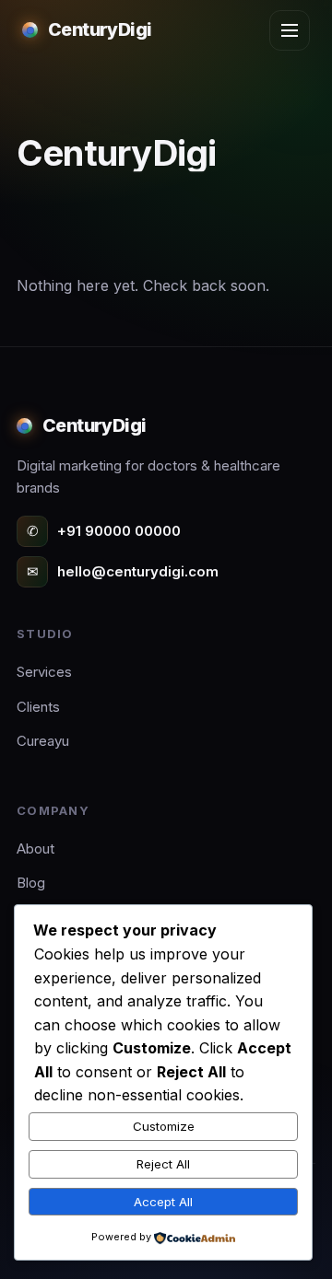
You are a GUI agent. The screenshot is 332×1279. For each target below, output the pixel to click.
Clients (38, 706)
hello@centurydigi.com (123, 571)
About (35, 848)
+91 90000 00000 (104, 531)
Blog (31, 882)
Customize (164, 1126)
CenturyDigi (100, 29)
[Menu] (289, 30)
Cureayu (43, 741)
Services (44, 671)
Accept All (163, 1201)
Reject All (163, 1164)
